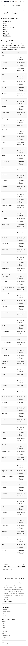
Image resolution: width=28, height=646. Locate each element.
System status (6, 635)
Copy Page (22, 10)
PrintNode (6, 33)
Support (4, 637)
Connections (13, 49)
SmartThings (7, 35)
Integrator (4, 609)
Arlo (4, 23)
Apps (3, 613)
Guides (4, 621)
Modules (12, 5)
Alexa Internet (7, 21)
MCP (3, 623)
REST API (4, 625)
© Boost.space (6, 643)
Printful (5, 31)
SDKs (3, 627)
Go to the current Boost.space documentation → (13, 600)
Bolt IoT (5, 25)
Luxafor (5, 29)
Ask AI (22, 1)
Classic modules (6, 611)
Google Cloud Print (8, 27)
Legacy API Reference (8, 615)
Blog (3, 633)
